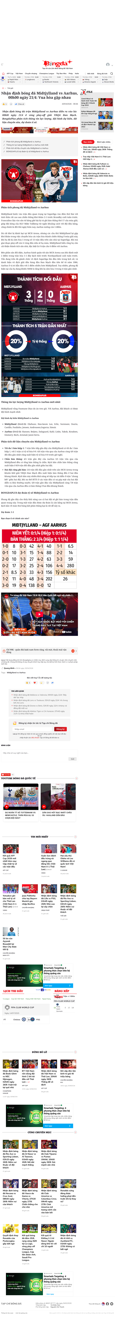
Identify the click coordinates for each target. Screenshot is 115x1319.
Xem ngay (48, 986)
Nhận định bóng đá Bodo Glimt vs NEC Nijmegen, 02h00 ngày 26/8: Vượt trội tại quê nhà (10, 1079)
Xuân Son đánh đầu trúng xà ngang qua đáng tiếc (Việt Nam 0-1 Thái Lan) (48, 862)
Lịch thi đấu (13, 991)
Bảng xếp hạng (62, 991)
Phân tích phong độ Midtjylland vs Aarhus (23, 142)
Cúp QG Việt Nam (17, 999)
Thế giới (10, 88)
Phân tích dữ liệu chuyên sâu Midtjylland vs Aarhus (27, 148)
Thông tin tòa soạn (7, 1313)
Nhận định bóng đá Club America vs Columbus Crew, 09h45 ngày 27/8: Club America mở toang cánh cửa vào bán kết (49, 1201)
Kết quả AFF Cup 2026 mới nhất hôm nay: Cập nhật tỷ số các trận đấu (10, 861)
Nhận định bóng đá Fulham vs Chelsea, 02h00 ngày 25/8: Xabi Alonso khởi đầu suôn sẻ (96, 166)
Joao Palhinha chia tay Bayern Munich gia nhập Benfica (29, 899)
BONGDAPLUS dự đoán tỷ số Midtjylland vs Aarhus (27, 151)
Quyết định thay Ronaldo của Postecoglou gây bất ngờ (10, 1239)
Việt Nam (19, 73)
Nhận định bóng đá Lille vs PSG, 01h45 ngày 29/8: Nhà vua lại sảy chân (49, 901)
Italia (77, 73)
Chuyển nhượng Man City (9, 954)
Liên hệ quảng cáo (21, 1313)
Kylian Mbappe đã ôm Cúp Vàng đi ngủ (89, 112)
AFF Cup (10, 73)
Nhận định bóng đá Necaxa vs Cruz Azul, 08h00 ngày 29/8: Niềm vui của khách (10, 1197)
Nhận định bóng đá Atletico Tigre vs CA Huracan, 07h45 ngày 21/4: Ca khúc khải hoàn (39, 712)
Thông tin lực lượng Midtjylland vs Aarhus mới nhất (27, 145)
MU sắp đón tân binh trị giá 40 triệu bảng (68, 1074)
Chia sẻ (21, 104)
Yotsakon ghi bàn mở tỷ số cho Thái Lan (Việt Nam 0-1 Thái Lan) (10, 901)
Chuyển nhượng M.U (66, 1081)
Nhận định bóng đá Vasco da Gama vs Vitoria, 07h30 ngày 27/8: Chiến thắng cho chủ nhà (30, 1198)
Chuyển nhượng (31, 73)
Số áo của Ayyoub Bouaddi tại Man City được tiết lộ (10, 944)
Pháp (71, 73)
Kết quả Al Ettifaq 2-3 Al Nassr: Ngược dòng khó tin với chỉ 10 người (49, 1241)
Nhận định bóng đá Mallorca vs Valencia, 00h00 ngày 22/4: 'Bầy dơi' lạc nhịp (39, 696)
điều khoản (35, 738)
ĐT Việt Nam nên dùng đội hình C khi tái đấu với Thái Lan (28, 1076)
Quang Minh (9, 668)
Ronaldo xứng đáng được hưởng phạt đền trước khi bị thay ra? (68, 1196)
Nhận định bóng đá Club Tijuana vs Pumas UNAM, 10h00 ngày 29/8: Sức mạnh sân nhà (49, 1158)
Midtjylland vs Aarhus (16, 673)
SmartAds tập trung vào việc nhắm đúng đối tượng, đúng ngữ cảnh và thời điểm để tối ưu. (58, 978)
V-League (63, 870)
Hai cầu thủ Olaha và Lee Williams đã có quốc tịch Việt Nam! (67, 861)
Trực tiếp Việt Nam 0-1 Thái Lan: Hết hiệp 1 (97, 157)
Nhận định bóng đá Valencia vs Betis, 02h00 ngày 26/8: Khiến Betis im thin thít (98, 175)
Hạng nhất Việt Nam (33, 999)
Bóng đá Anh (102, 74)
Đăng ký (60, 729)
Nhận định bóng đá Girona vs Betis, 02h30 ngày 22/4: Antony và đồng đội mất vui (40, 707)
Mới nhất (90, 74)
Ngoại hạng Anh (48, 999)
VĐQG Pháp (45, 910)
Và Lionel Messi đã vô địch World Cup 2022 (88, 124)
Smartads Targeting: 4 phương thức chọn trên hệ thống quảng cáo (57, 971)
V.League (6, 999)
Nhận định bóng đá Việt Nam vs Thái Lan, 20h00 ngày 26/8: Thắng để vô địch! (49, 1078)
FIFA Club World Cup (64, 1001)
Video (43, 873)
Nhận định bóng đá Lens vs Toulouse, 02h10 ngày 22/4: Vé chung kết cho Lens (40, 701)
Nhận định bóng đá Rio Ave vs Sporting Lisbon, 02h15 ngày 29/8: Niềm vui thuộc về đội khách (68, 903)
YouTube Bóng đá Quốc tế (18, 778)
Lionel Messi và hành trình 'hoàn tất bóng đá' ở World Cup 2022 (89, 102)
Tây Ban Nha (61, 73)
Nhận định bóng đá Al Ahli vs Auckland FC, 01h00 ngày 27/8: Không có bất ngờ (68, 1242)
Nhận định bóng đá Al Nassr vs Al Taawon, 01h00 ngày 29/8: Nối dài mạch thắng (30, 1158)
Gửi (72, 759)
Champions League (46, 73)
